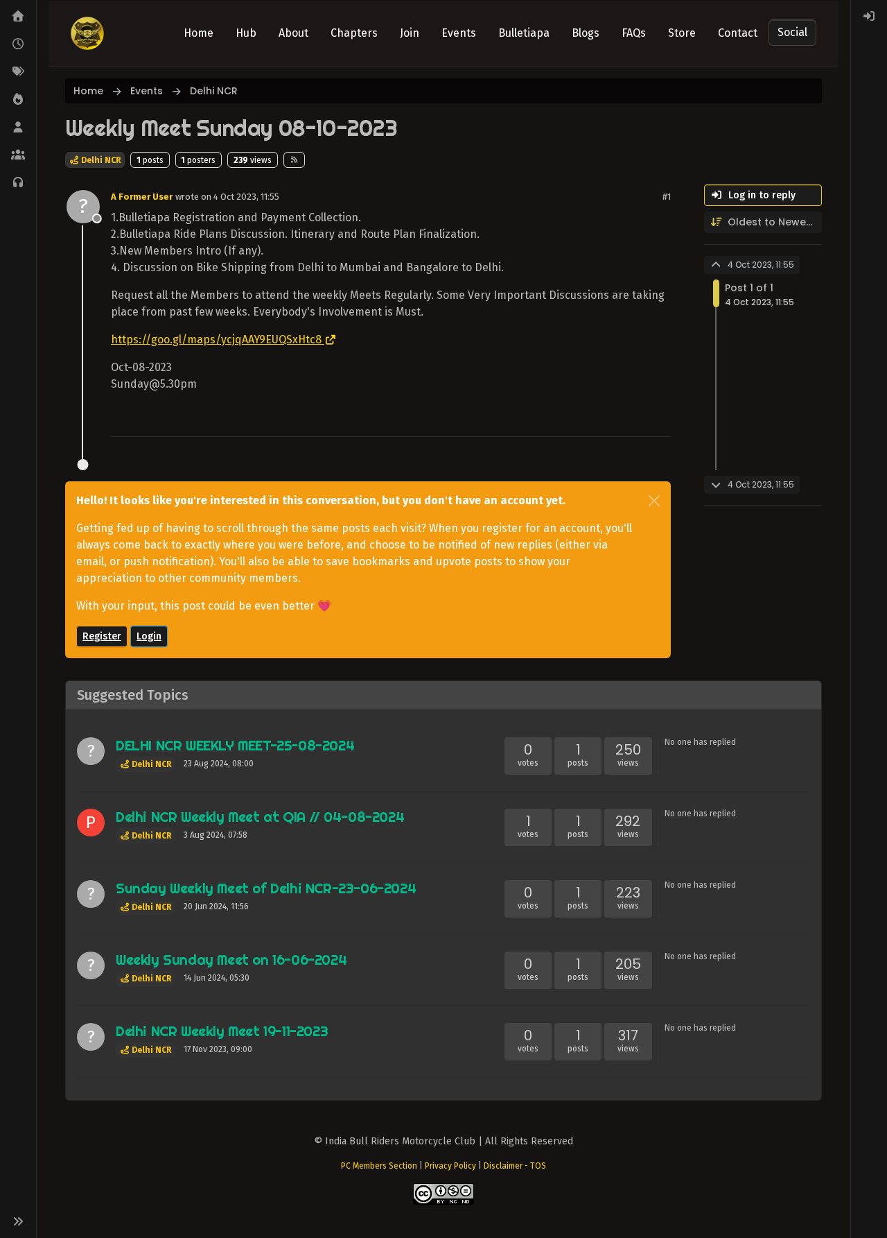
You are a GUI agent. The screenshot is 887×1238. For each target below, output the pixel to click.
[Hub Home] (18, 17)
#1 (666, 196)
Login (149, 636)
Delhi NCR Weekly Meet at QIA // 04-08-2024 (260, 816)
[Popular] (18, 100)
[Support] (18, 183)
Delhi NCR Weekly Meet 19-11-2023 (222, 1031)
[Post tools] (659, 420)
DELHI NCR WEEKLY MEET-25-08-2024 (235, 745)
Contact (737, 33)
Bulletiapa (524, 33)
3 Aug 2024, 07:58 (215, 835)
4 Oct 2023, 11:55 (246, 196)
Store (682, 33)
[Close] (654, 500)
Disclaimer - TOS (515, 1166)
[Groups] (18, 155)
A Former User (142, 196)
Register (101, 636)
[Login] (869, 17)
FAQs (634, 33)
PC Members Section (379, 1166)
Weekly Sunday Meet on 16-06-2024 (231, 959)
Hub (246, 33)
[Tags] (18, 72)
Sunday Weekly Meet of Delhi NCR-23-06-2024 (266, 888)
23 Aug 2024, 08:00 (219, 763)
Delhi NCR (100, 160)
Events (458, 33)
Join (409, 33)
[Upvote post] (610, 420)
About (293, 33)
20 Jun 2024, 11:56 (216, 906)
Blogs (585, 33)
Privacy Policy (450, 1166)
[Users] (18, 128)
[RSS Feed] (294, 159)
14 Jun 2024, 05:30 (216, 978)
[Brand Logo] (87, 33)
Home (198, 33)
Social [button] (792, 32)
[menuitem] (869, 17)
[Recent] (18, 44)
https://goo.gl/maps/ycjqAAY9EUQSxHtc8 (216, 339)
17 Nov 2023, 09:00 (218, 1049)
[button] (18, 1221)
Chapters (354, 33)
